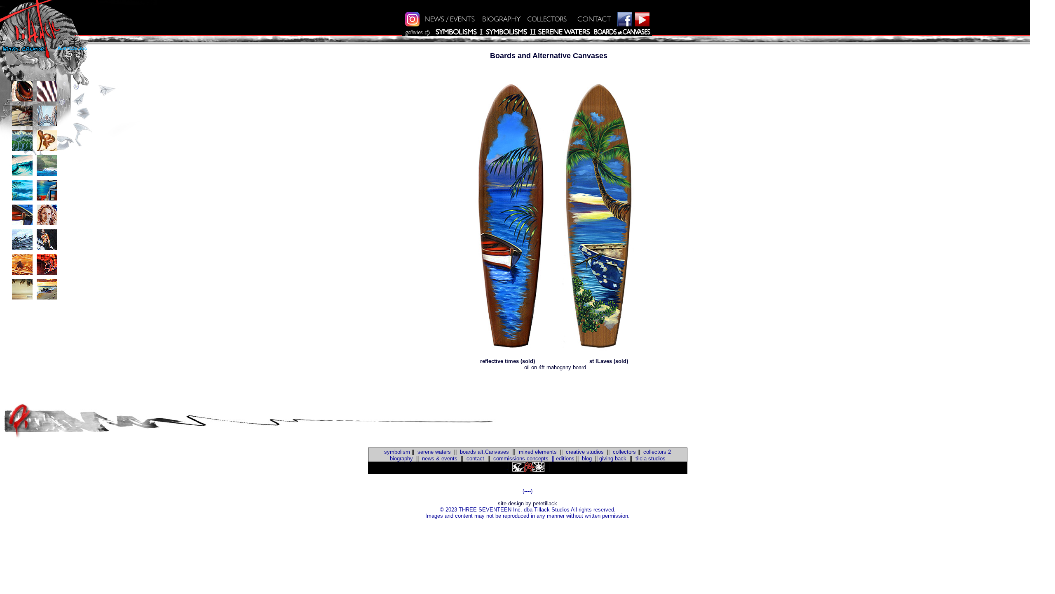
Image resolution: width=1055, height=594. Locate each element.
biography (401, 458)
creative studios (585, 452)
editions (565, 458)
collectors (624, 452)
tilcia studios (650, 458)
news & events (439, 458)
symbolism (397, 452)
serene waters (434, 452)
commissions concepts (521, 458)
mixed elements (538, 452)
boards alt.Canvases (484, 452)
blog (586, 458)
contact (475, 458)
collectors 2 (657, 452)
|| (551, 458)
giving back (612, 458)
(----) (527, 491)
